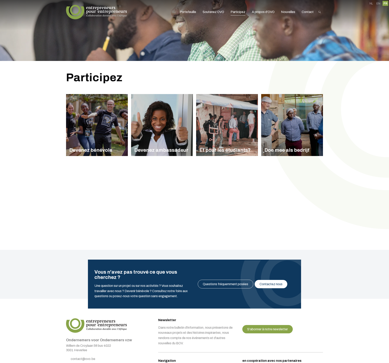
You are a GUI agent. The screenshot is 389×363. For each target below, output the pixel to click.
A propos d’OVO (263, 12)
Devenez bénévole (97, 125)
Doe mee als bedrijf (292, 125)
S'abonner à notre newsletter (267, 329)
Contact (308, 12)
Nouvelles (288, 12)
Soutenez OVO (213, 12)
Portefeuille (188, 12)
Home (96, 12)
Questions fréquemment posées (225, 284)
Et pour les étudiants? (227, 125)
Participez (238, 12)
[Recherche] (320, 12)
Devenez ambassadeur (162, 125)
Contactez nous (271, 284)
